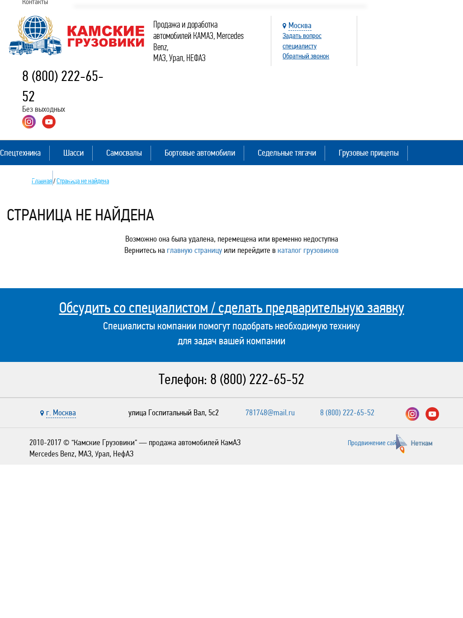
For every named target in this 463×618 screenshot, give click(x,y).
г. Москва (61, 413)
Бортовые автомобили (200, 152)
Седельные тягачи (287, 152)
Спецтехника (20, 152)
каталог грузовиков (308, 250)
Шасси (73, 152)
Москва (300, 25)
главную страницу (194, 250)
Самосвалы (124, 152)
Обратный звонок (306, 56)
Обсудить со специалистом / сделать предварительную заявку (231, 308)
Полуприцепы (22, 177)
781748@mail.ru (270, 413)
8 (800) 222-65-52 (257, 379)
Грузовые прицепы (369, 152)
